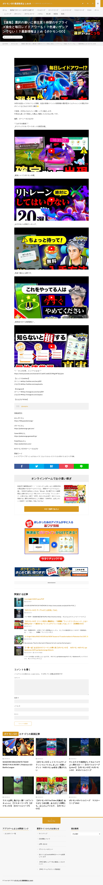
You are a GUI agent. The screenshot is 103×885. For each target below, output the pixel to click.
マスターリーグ (79, 10)
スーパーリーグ (53, 10)
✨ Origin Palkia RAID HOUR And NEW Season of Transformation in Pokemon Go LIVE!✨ (56, 636)
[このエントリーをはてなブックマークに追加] (51, 466)
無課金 (56, 14)
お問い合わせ (43, 844)
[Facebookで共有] (21, 466)
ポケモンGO (17, 37)
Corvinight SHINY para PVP (34, 599)
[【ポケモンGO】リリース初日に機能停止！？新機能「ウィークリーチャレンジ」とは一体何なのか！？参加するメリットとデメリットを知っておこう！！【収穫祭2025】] (18, 624)
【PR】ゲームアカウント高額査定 (49, 869)
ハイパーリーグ (66, 10)
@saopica (24, 406)
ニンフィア (7, 14)
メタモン (40, 14)
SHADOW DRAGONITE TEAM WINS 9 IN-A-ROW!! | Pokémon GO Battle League (17, 764)
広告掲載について (44, 839)
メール (17, 706)
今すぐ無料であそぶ (51, 509)
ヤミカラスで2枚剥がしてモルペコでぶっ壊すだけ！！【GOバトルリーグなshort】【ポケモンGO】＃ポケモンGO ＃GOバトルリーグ (84, 766)
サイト (16, 714)
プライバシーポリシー (46, 849)
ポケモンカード (29, 14)
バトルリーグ (41, 10)
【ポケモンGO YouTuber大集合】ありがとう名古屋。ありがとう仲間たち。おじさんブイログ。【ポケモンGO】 (51, 804)
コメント (17, 677)
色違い (63, 14)
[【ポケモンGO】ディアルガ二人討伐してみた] (18, 613)
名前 (16, 698)
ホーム (5, 10)
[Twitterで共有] (36, 466)
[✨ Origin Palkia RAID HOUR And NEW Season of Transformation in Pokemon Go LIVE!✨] (18, 639)
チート (97, 10)
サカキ (89, 10)
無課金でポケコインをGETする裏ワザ (22, 10)
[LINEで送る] (81, 466)
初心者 (48, 14)
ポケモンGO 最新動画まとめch (23, 880)
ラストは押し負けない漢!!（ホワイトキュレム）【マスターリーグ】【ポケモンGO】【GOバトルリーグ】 (18, 803)
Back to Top (51, 821)
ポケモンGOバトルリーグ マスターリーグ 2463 (84, 801)
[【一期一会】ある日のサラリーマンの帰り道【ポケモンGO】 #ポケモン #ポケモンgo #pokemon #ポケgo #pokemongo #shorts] (18, 650)
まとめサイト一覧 (10, 833)
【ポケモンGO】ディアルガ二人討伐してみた (40, 610)
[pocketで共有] (66, 466)
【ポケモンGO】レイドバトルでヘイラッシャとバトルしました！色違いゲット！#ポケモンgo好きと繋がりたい (51, 766)
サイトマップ (43, 833)
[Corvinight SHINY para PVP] (18, 602)
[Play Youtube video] (51, 79)
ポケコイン (17, 14)
